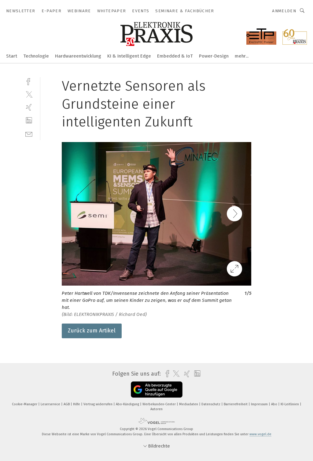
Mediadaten (189, 404)
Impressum (260, 404)
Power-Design (214, 56)
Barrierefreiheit (236, 404)
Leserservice (51, 404)
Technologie (36, 56)
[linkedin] (29, 120)
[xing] (29, 107)
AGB (67, 404)
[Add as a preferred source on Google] (156, 389)
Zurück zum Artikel (92, 330)
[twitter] (29, 94)
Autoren (156, 409)
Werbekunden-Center (159, 404)
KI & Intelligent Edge (129, 56)
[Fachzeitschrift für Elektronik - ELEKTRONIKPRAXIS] (11, 55)
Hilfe (77, 404)
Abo (274, 404)
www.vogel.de (260, 434)
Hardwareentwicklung (78, 56)
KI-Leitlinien (290, 404)
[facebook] (29, 81)
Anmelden (284, 10)
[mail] (29, 133)
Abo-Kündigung (128, 404)
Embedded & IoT (175, 56)
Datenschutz (211, 404)
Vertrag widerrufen (98, 404)
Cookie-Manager (25, 404)
